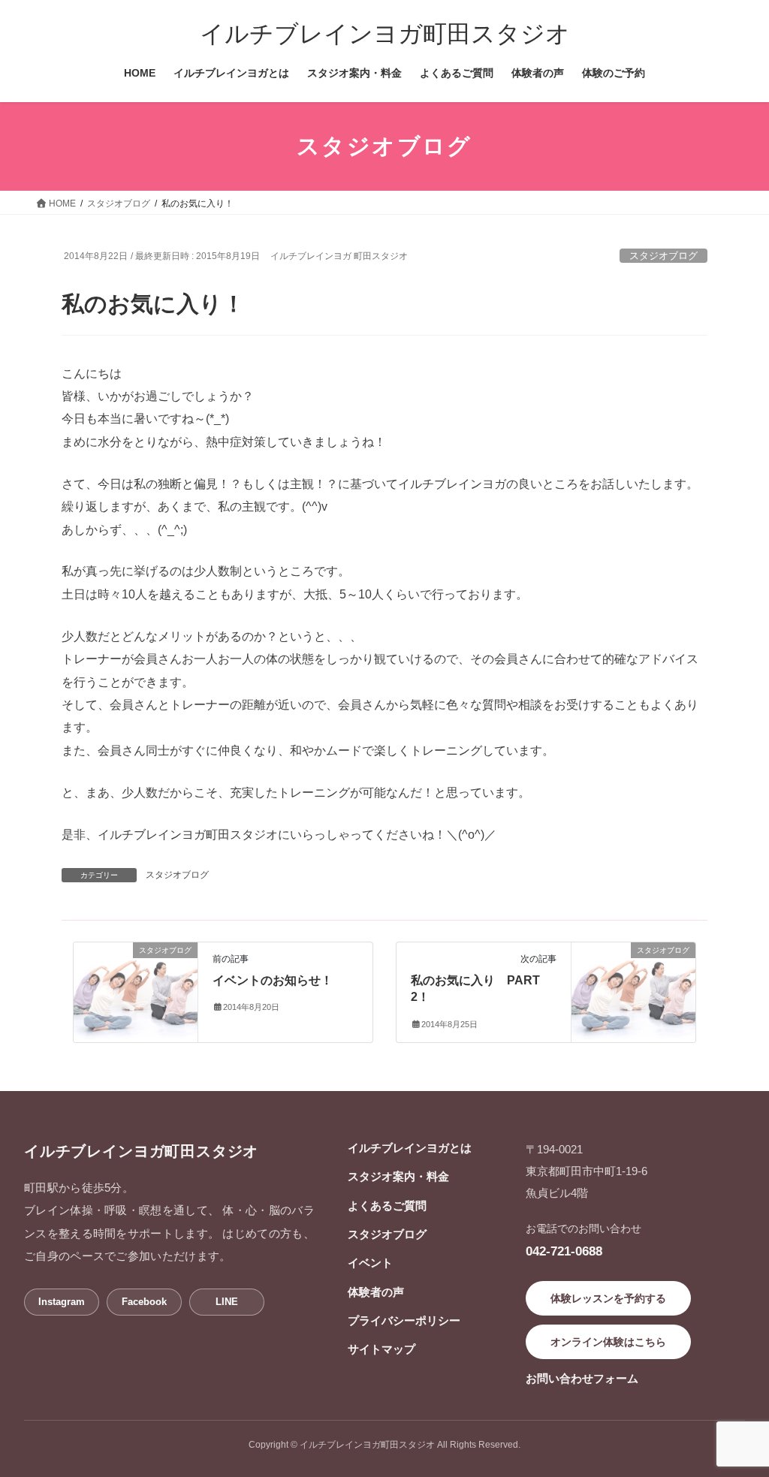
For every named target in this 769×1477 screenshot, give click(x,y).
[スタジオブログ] (136, 979)
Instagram (61, 1301)
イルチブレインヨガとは (410, 1147)
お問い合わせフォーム (582, 1378)
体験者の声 (376, 1292)
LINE (227, 1301)
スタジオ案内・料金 (398, 1176)
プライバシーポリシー (404, 1320)
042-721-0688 (564, 1250)
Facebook (144, 1301)
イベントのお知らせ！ (273, 980)
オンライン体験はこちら (608, 1342)
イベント (370, 1262)
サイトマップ (381, 1349)
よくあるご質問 (387, 1205)
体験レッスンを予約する (608, 1298)
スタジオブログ (663, 255)
